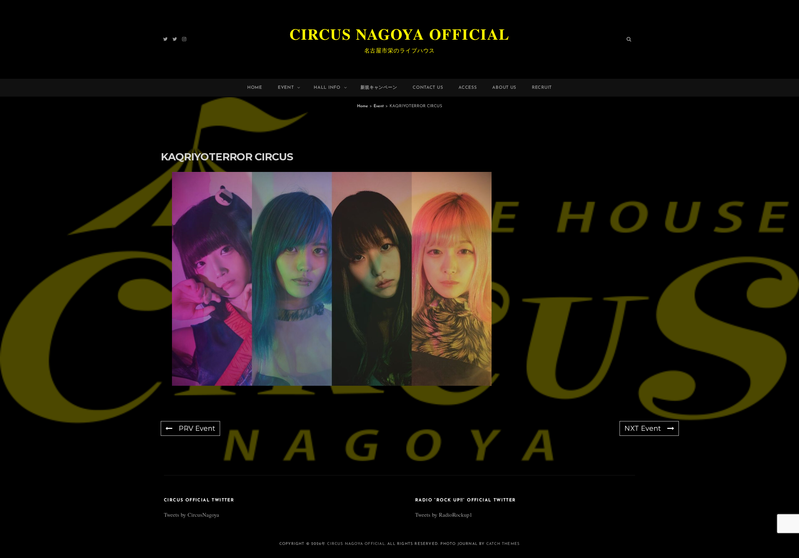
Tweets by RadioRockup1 (443, 514)
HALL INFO (327, 87)
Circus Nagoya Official (399, 34)
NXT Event (642, 428)
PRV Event (197, 428)
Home (254, 87)
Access (467, 87)
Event (286, 87)
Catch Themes (503, 544)
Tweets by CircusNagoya (191, 514)
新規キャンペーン (378, 87)
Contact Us (428, 87)
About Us (504, 87)
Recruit (542, 87)
